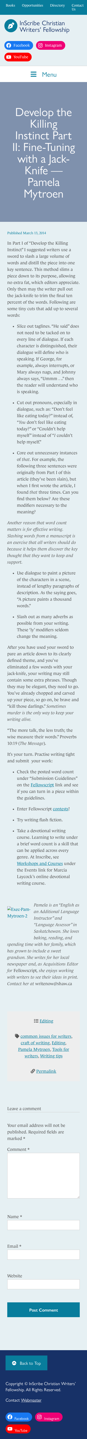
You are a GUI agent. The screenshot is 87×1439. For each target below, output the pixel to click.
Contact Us (78, 7)
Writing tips (51, 1056)
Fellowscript (42, 784)
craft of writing (35, 1042)
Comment (18, 1149)
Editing (46, 1021)
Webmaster (31, 1400)
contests (60, 809)
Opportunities (32, 5)
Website (14, 1275)
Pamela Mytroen (34, 1049)
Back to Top (30, 1363)
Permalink (46, 1071)
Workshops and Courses (40, 863)
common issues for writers (46, 1036)
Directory (57, 5)
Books (10, 5)
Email (14, 1246)
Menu (48, 74)
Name (14, 1216)
